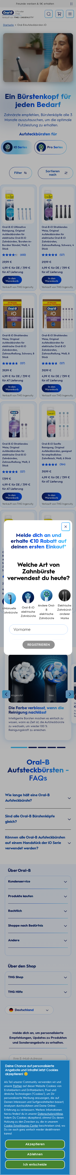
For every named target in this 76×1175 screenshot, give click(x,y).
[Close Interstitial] (65, 526)
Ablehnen (35, 1154)
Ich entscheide (35, 1164)
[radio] (10, 604)
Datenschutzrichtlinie (50, 1113)
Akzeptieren (35, 1144)
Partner (17, 1086)
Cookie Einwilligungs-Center (21, 1125)
